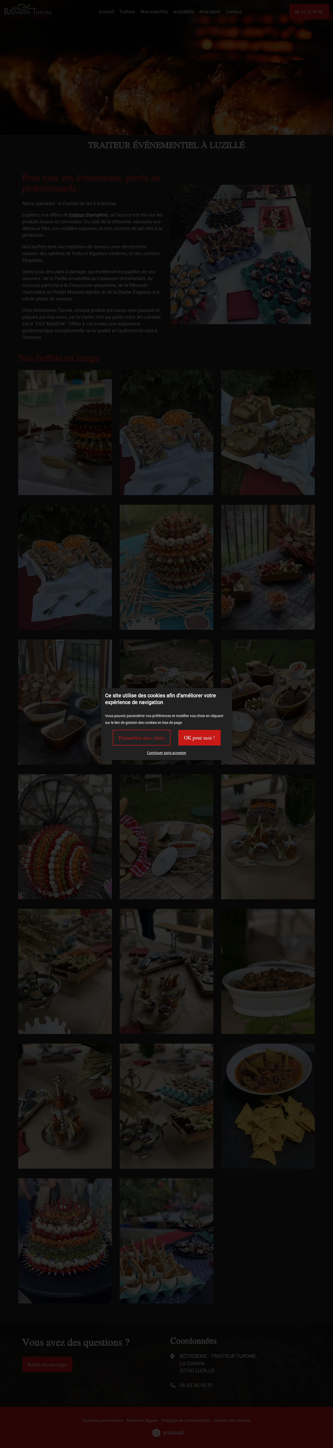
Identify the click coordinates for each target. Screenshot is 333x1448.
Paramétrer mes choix (141, 737)
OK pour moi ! (199, 737)
